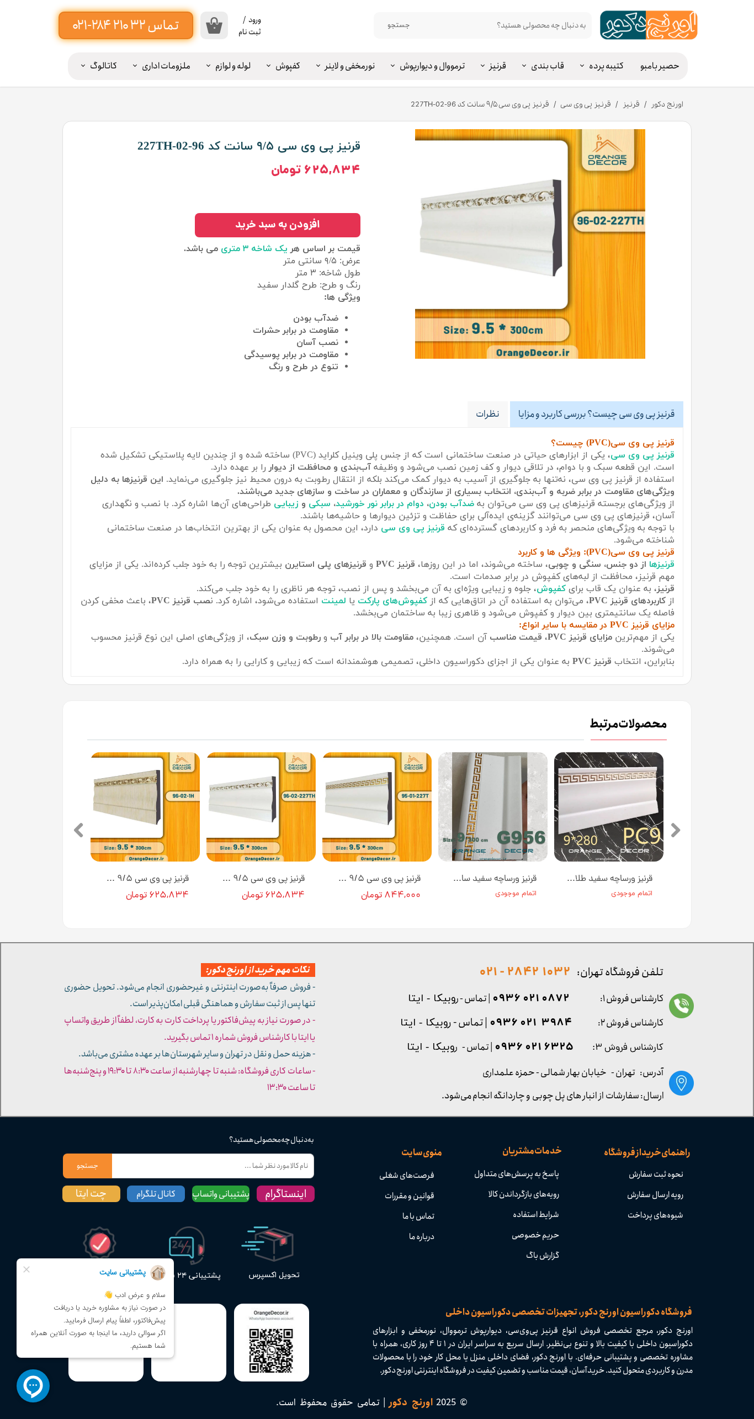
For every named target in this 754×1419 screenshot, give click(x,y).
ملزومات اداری (166, 66)
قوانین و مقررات (409, 1196)
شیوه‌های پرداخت (655, 1215)
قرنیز (498, 66)
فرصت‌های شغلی (406, 1175)
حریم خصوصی (535, 1235)
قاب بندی (547, 66)
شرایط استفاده (536, 1214)
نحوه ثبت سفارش (656, 1174)
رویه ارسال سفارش (655, 1195)
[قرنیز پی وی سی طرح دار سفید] (530, 244)
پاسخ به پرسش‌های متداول (516, 1174)
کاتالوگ (103, 66)
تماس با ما (418, 1216)
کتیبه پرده (606, 66)
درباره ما (421, 1236)
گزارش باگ (542, 1255)
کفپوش (287, 66)
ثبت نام (249, 32)
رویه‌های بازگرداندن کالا (523, 1194)
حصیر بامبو (659, 66)
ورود (254, 20)
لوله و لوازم (233, 66)
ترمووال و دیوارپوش (432, 66)
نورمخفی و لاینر (350, 66)
